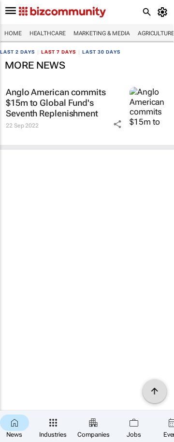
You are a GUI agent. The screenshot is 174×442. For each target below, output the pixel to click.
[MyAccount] (164, 12)
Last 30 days (101, 52)
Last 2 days (17, 52)
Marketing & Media (101, 33)
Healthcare (47, 33)
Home (13, 33)
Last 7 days (58, 52)
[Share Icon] (117, 124)
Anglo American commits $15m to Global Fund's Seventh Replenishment (56, 102)
